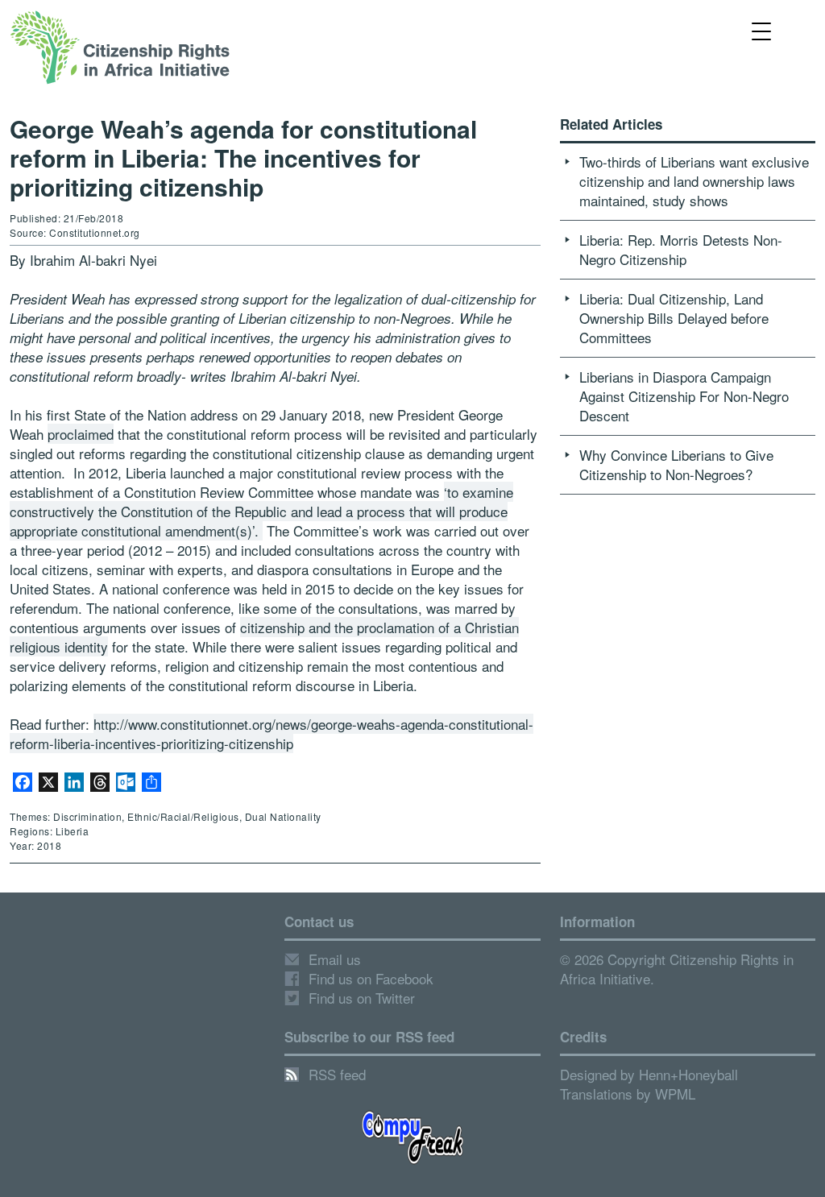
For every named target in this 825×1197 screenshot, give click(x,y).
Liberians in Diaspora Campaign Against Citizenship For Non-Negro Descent (684, 396)
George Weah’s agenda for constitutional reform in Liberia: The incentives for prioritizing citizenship (243, 157)
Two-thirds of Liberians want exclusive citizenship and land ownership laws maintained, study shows (694, 180)
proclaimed (81, 434)
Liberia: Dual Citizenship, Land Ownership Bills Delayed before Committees (674, 317)
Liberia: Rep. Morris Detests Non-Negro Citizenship (680, 249)
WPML (675, 1093)
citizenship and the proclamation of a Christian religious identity (264, 636)
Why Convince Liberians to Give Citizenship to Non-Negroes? (676, 464)
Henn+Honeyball (688, 1074)
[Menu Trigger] (762, 30)
